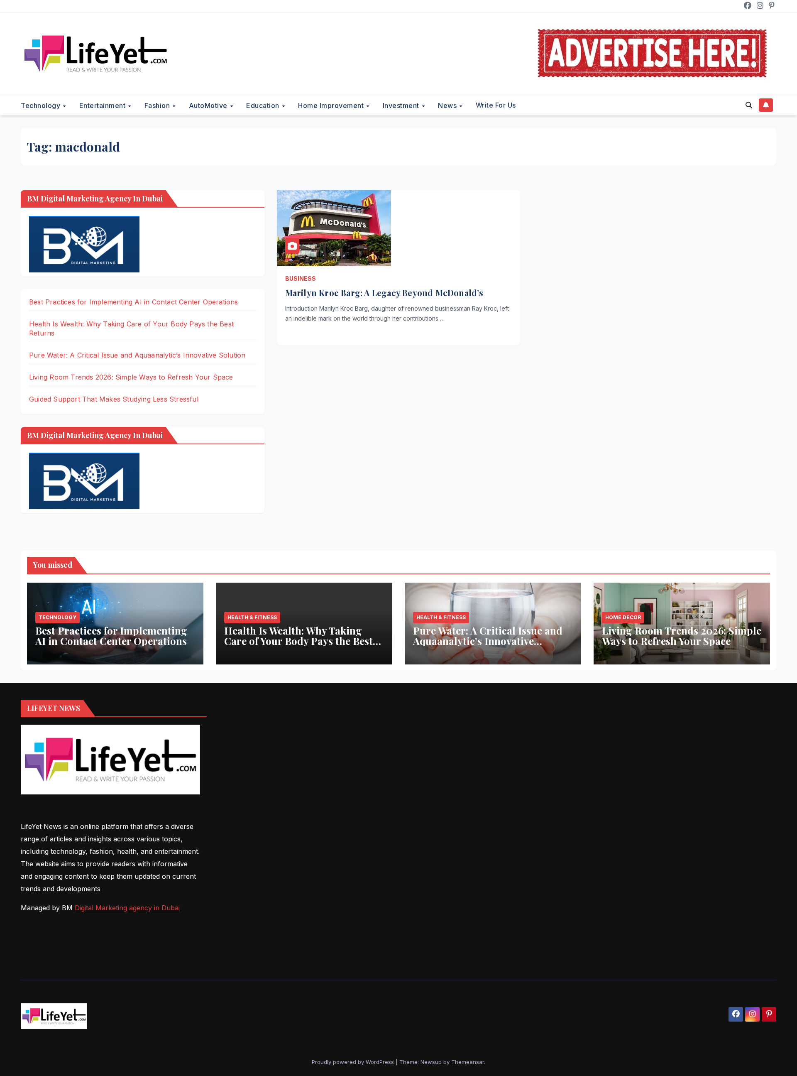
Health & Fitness (252, 617)
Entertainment (103, 105)
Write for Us (496, 105)
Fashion (158, 105)
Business (300, 278)
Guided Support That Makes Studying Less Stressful (113, 399)
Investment (402, 105)
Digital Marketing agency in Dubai (127, 908)
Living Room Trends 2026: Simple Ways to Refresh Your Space (131, 377)
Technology (41, 105)
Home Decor (623, 617)
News (448, 105)
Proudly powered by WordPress (354, 1062)
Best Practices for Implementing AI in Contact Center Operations (133, 302)
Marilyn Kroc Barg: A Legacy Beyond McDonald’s (384, 292)
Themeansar (467, 1062)
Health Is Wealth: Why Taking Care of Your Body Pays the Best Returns (298, 641)
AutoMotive (209, 105)
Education (263, 105)
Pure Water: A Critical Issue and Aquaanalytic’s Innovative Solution (137, 355)
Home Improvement (332, 105)
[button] (749, 105)
